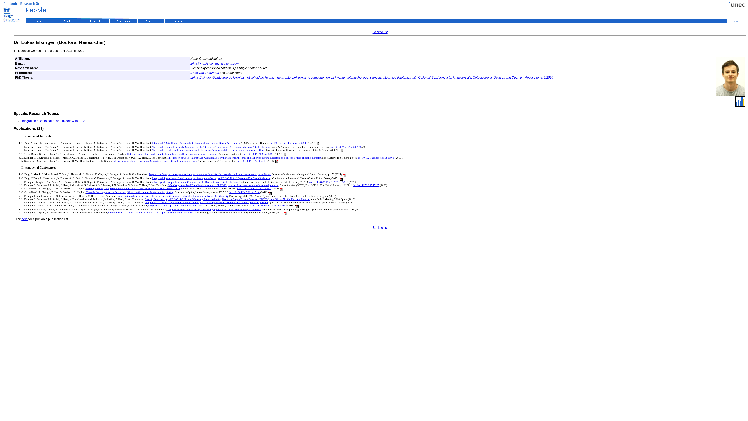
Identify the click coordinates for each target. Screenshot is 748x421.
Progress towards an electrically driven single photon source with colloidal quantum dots (214, 209)
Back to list (380, 32)
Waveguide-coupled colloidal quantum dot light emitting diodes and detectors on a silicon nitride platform (208, 150)
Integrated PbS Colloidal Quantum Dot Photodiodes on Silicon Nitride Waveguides (196, 143)
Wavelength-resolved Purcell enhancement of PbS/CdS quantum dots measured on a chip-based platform (223, 185)
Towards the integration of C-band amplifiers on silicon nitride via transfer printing (130, 192)
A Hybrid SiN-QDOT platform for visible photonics (175, 205)
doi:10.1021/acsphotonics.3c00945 (288, 143)
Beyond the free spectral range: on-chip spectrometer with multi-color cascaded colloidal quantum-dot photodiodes (210, 174)
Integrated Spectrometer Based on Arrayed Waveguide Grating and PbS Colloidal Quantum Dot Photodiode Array (211, 178)
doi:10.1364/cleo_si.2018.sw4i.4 (269, 205)
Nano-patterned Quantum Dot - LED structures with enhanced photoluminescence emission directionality (172, 196)
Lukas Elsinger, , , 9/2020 (371, 77)
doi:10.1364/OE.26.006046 (251, 160)
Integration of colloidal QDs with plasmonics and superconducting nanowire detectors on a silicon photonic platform (206, 202)
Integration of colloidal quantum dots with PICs (53, 121)
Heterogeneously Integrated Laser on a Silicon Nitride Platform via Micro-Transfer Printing (134, 188)
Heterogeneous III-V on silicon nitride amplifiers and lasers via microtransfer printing (172, 153)
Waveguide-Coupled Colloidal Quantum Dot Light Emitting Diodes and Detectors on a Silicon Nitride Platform (211, 146)
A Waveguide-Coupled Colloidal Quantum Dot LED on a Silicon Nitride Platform (195, 182)
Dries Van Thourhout (204, 72)
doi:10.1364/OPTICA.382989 (258, 153)
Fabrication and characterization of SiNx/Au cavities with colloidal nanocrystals (155, 160)
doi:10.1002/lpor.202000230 (345, 146)
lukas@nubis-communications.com (214, 63)
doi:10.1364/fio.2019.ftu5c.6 (244, 192)
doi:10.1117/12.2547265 (366, 185)
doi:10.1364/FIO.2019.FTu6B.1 (254, 188)
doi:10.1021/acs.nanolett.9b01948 (376, 157)
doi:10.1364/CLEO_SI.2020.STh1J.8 (328, 182)
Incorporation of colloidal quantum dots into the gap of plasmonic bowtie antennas (152, 212)
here (24, 219)
